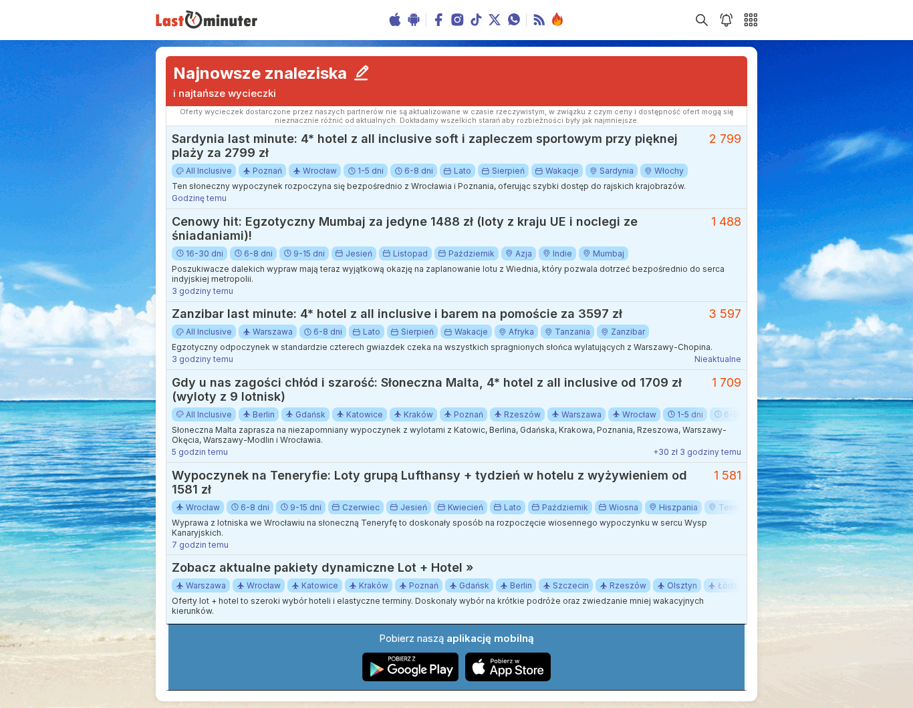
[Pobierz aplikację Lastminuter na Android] (411, 678)
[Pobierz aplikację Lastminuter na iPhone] (508, 678)
